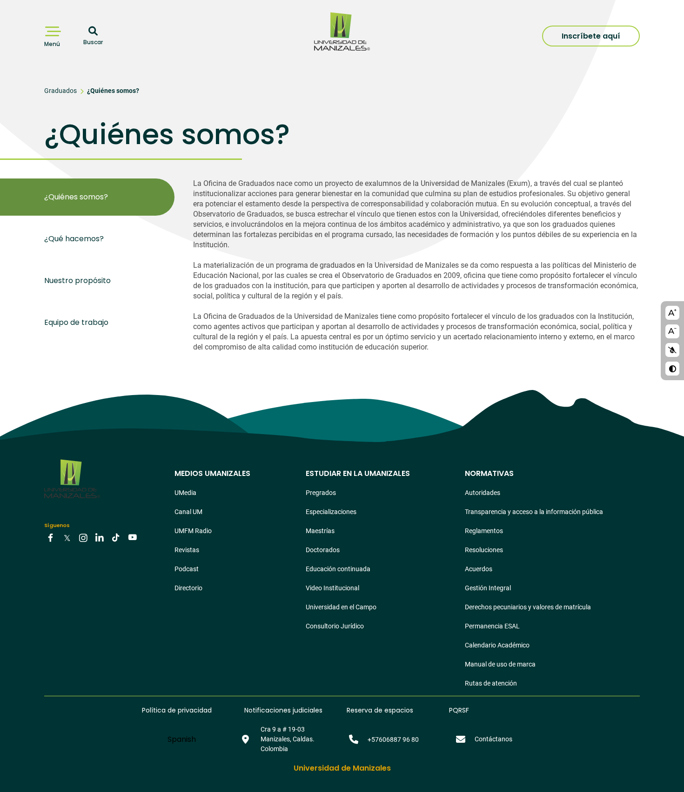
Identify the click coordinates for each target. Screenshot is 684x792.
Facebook (50, 537)
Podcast (186, 569)
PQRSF (459, 710)
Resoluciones (484, 550)
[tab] (109, 197)
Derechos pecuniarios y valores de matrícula (528, 607)
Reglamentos (484, 531)
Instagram (83, 537)
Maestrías (320, 531)
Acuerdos (478, 569)
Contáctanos (493, 739)
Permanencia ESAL (492, 626)
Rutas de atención (491, 683)
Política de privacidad (177, 710)
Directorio (188, 588)
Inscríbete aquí (591, 36)
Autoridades (482, 492)
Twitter (67, 537)
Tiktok (115, 537)
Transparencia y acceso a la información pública (534, 511)
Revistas (186, 550)
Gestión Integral (488, 588)
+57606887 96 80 (393, 739)
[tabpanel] (416, 270)
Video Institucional (332, 588)
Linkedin (99, 537)
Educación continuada (338, 569)
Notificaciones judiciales (283, 710)
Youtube (132, 537)
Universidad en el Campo (341, 607)
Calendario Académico (497, 645)
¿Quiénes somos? (113, 90)
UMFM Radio (193, 531)
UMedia (185, 492)
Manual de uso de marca (500, 664)
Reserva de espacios (380, 710)
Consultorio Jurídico (335, 626)
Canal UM (188, 511)
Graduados (60, 90)
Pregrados (321, 492)
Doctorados (323, 550)
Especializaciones (331, 511)
